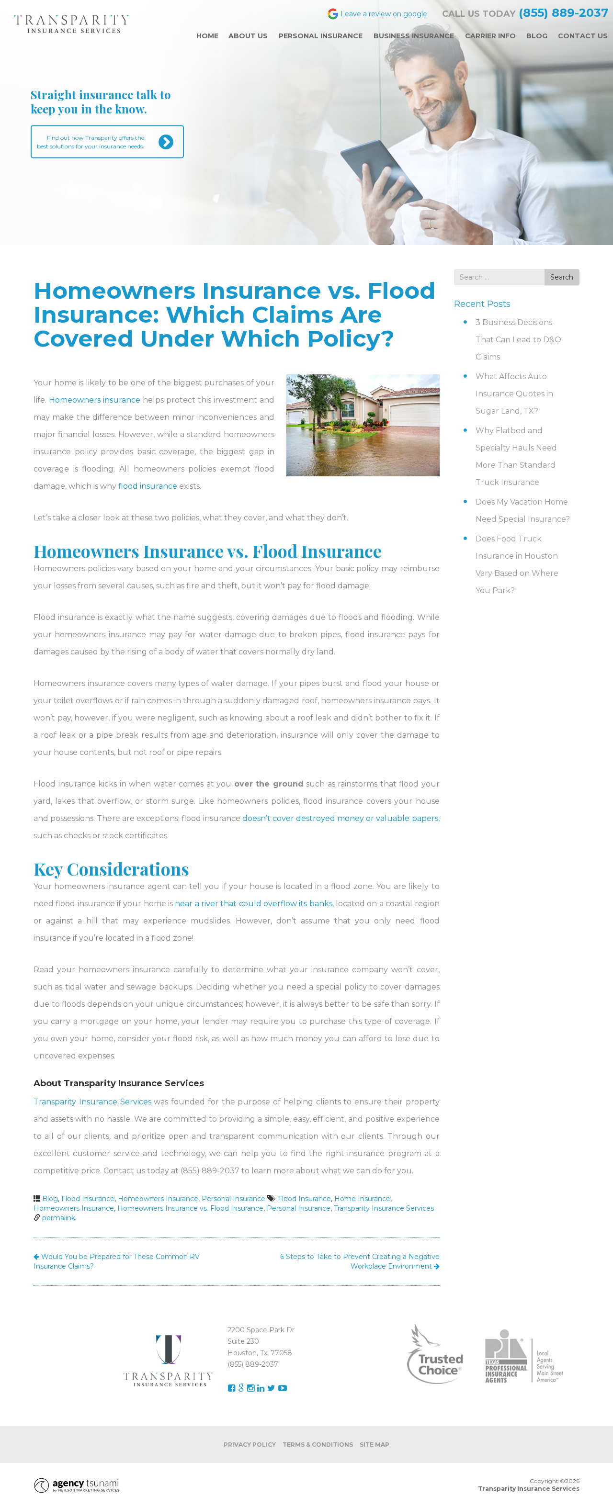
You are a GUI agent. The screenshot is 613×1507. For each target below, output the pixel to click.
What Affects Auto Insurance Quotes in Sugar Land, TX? (514, 394)
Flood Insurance (87, 1198)
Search (561, 277)
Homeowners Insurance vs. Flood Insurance (190, 1208)
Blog (50, 1198)
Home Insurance (362, 1198)
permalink (58, 1218)
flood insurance (147, 486)
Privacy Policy (250, 1444)
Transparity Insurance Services (92, 1101)
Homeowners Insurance (158, 1198)
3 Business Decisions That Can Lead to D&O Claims (518, 339)
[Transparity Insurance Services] (72, 23)
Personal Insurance (233, 1198)
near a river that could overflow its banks (253, 903)
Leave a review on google (384, 13)
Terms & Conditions (318, 1444)
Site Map (374, 1444)
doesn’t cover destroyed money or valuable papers (340, 818)
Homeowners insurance (94, 400)
